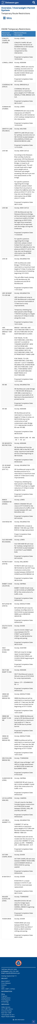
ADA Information (19, 1019)
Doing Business (5, 998)
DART (7, 989)
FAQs (2, 987)
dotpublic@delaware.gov (12, 973)
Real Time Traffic (6, 1013)
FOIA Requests (5, 1000)
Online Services (5, 1007)
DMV (2, 989)
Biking (3, 994)
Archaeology (5, 1002)
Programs (4, 996)
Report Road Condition (8, 1016)
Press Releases (6, 983)
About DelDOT (5, 981)
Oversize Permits (6, 1011)
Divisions (4, 985)
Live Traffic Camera (7, 1009)
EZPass (12, 989)
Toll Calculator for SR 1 (8, 1015)
